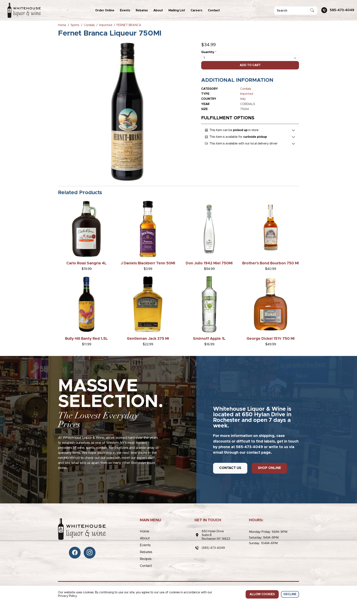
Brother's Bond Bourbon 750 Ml (270, 263)
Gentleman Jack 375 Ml (148, 339)
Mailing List (176, 10)
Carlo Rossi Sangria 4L (86, 263)
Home (144, 531)
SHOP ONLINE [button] (269, 468)
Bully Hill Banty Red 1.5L (86, 339)
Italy (243, 98)
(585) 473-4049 (213, 547)
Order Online (104, 10)
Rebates (142, 10)
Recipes (146, 559)
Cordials (245, 88)
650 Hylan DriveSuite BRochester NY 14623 (216, 535)
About (158, 10)
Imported (246, 93)
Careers (196, 10)
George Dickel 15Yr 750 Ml (271, 339)
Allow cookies (262, 594)
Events (125, 10)
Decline (290, 594)
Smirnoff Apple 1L (209, 339)
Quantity (208, 52)
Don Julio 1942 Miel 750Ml (209, 263)
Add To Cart (250, 65)
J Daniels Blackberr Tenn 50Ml (148, 263)
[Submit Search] (312, 10)
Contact (214, 10)
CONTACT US (230, 468)
